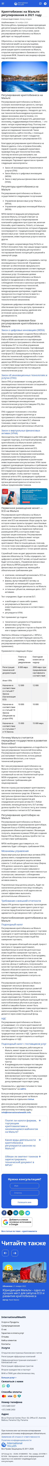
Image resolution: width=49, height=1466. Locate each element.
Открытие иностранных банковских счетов (21, 1353)
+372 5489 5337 (8, 1406)
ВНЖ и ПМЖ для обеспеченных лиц (17, 1373)
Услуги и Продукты (10, 1322)
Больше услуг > (8, 1377)
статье (30, 1099)
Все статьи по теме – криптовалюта (19, 1231)
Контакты (5, 1344)
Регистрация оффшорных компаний (18, 1356)
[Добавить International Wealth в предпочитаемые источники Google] (16, 1222)
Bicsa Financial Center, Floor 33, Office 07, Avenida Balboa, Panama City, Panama (23, 1419)
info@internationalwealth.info (16, 1112)
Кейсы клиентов (8, 1340)
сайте (23, 1089)
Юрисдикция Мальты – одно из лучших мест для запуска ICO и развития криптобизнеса (24, 1293)
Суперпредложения (10, 1326)
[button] (14, 1253)
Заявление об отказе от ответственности (20, 1437)
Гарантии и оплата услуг (12, 1333)
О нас (4, 1329)
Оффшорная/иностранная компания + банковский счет (19, 1361)
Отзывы (5, 1337)
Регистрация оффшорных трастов (17, 1366)
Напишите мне (24, 1202)
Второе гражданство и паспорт (16, 1370)
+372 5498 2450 (8, 1409)
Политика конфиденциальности (16, 1440)
